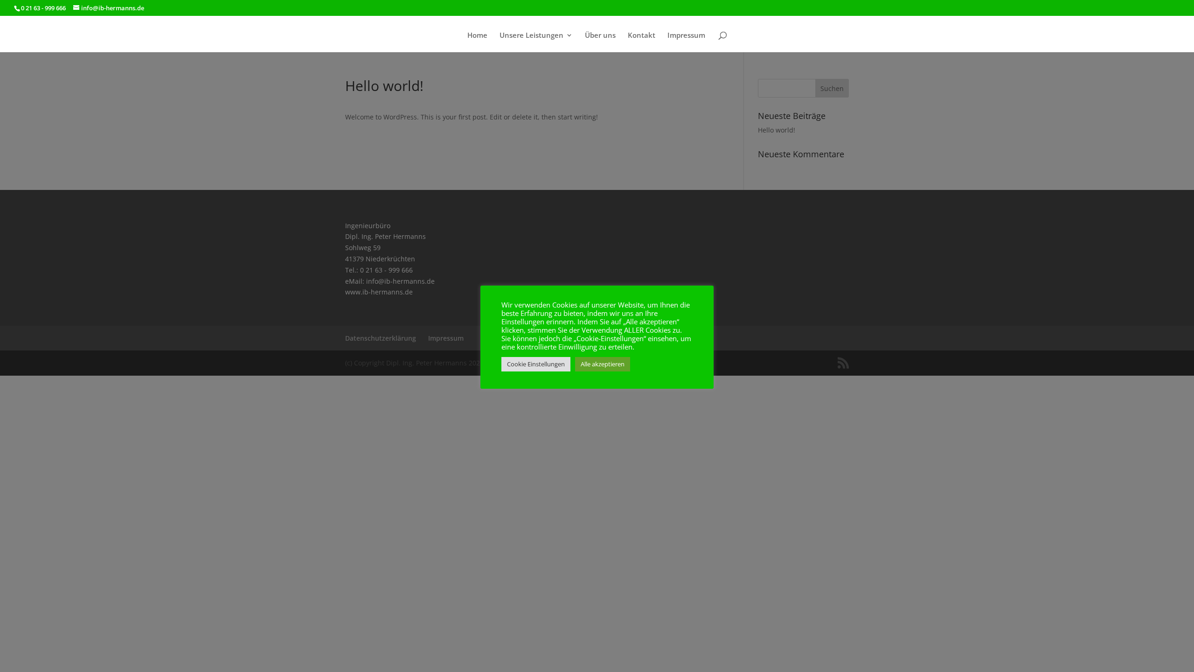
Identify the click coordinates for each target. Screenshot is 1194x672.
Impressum (686, 36)
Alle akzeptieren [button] (603, 364)
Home (477, 36)
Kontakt (641, 36)
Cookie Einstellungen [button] (536, 364)
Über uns (600, 36)
